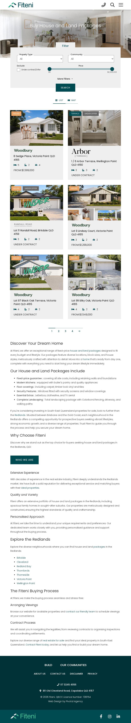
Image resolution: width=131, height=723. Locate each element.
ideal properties (30, 487)
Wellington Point (26, 583)
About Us (39, 673)
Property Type (25, 54)
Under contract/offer (31, 69)
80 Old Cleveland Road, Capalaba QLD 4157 (68, 690)
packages (99, 546)
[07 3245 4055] (104, 5)
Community (76, 54)
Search (112, 5)
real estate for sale (54, 640)
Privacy (92, 673)
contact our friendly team (80, 611)
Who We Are (24, 460)
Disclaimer (76, 673)
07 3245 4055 (68, 684)
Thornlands (23, 570)
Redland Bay (24, 566)
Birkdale (21, 557)
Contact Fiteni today (37, 644)
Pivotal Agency (74, 701)
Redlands (20, 415)
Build (48, 665)
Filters (64, 78)
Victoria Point (24, 579)
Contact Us (57, 673)
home (86, 359)
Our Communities (73, 665)
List (60, 100)
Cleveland (22, 562)
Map (73, 100)
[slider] (49, 69)
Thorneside (23, 574)
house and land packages (85, 350)
